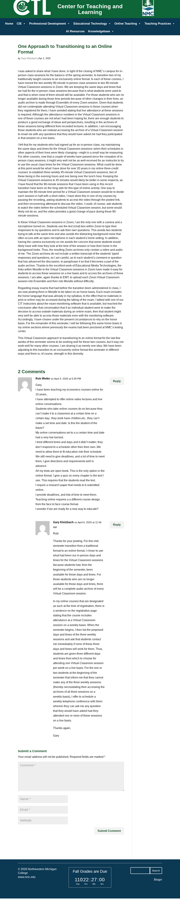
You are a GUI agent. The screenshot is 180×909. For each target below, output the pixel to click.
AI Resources (75, 31)
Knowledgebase (99, 31)
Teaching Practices (157, 23)
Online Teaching (125, 23)
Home (9, 23)
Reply (117, 381)
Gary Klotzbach (29, 58)
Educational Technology (90, 23)
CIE (19, 23)
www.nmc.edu (27, 876)
